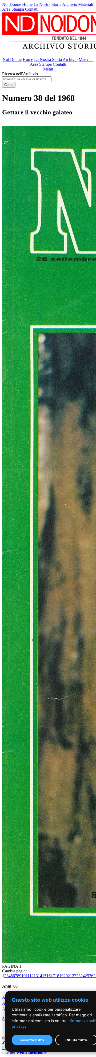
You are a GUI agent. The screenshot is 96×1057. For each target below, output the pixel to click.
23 (78, 975)
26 (91, 975)
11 (27, 975)
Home (27, 4)
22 (74, 975)
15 (44, 975)
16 (48, 975)
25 (87, 975)
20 (65, 975)
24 (83, 975)
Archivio (69, 4)
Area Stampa (13, 9)
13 (36, 975)
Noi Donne (11, 4)
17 (53, 975)
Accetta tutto (32, 1040)
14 (40, 975)
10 (23, 975)
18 (57, 975)
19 (61, 975)
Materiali (85, 4)
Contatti (31, 9)
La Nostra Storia (47, 4)
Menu (48, 69)
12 (31, 975)
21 (70, 975)
